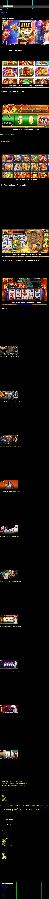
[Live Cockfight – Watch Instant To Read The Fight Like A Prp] (9, 399)
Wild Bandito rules (6, 811)
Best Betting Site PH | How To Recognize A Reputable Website (10, 716)
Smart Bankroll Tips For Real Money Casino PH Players (9, 536)
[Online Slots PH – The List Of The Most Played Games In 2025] (9, 578)
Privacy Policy (5, 844)
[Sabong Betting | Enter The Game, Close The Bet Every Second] (9, 444)
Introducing (4, 839)
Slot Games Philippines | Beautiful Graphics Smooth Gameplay (10, 626)
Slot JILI (4, 797)
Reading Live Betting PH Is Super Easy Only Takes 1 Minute (10, 760)
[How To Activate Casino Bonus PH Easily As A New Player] (9, 668)
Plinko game (17, 808)
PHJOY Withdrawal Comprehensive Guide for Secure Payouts (14, 776)
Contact (4, 841)
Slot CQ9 (4, 8)
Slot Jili (3, 892)
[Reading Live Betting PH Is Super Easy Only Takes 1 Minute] (9, 758)
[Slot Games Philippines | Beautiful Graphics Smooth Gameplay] (9, 623)
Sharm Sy (7, 838)
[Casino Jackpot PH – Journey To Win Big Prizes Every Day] (9, 489)
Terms (3, 840)
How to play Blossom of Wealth (39, 805)
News (3, 791)
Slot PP (3, 14)
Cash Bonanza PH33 (14, 805)
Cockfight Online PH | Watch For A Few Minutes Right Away (10, 356)
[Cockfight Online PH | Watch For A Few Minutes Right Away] (9, 354)
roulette (21, 808)
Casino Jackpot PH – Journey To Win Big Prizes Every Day (10, 491)
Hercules (29, 805)
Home (1, 9)
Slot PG (3, 798)
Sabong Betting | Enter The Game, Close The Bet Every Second (10, 446)
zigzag (10, 811)
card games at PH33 (8, 805)
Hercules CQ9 (33, 805)
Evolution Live (5, 7)
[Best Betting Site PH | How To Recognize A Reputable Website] (9, 713)
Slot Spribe (4, 800)
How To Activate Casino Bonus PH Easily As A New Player (10, 671)
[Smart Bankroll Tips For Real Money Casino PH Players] (9, 534)
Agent (3, 842)
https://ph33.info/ (9, 819)
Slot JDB (4, 796)
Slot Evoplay (4, 6)
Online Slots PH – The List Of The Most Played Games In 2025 (10, 581)
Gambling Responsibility (7, 845)
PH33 (3, 885)
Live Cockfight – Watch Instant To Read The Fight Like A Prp (10, 401)
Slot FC (3, 795)
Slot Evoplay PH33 (11, 810)
